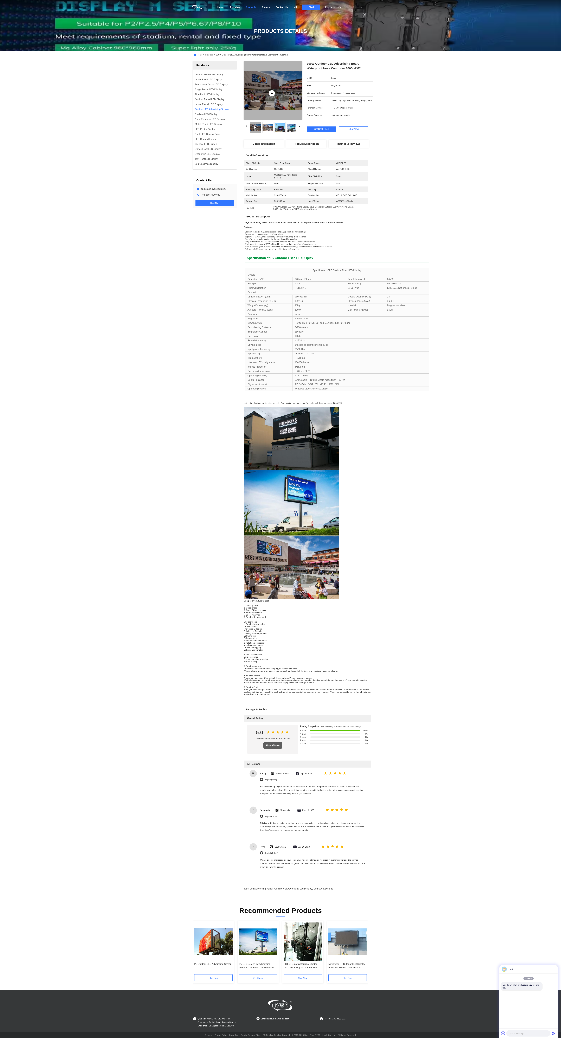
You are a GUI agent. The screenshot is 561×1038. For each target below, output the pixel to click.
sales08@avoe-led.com (213, 189)
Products (251, 7)
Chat (311, 7)
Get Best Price (321, 129)
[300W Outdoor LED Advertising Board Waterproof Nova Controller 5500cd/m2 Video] (273, 90)
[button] (198, 948)
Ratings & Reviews (348, 143)
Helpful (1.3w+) (271, 853)
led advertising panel (261, 888)
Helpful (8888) (270, 780)
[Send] (553, 1033)
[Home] (197, 7)
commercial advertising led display (293, 888)
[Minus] (553, 969)
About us (235, 7)
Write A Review (273, 745)
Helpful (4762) (270, 816)
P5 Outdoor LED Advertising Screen (213, 964)
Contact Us (282, 7)
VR (295, 7)
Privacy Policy (221, 1035)
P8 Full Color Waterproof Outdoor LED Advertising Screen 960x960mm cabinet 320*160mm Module (303, 966)
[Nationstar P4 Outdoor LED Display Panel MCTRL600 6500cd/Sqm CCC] (347, 941)
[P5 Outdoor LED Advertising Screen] (213, 941)
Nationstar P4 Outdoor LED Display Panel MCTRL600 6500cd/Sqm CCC (346, 966)
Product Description (306, 143)
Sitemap (208, 1035)
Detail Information (264, 143)
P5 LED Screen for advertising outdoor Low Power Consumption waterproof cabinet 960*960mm (256, 966)
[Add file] (503, 1033)
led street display (323, 888)
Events (266, 7)
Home (220, 7)
